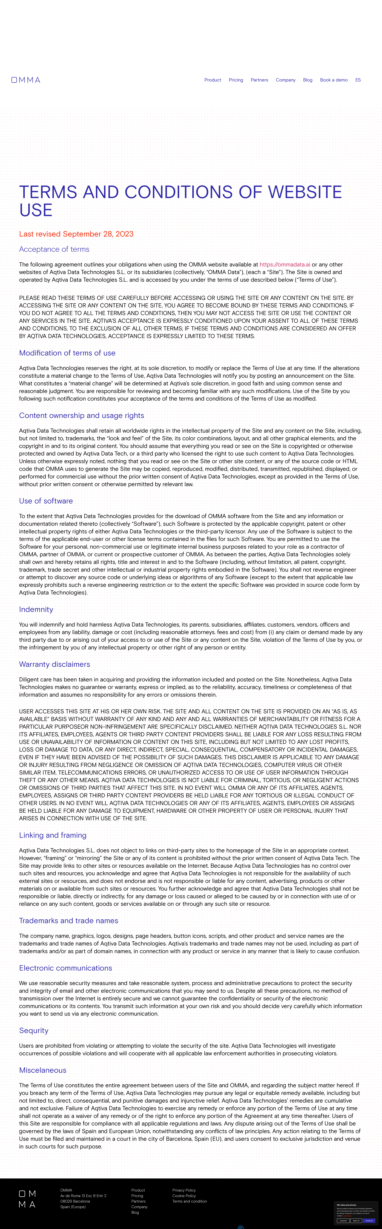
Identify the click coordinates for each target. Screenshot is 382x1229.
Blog (307, 80)
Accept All (369, 1221)
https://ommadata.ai (285, 264)
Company (286, 80)
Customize (343, 1221)
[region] (356, 1213)
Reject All (356, 1221)
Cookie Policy (347, 1216)
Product (212, 80)
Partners (259, 80)
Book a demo (334, 80)
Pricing (236, 80)
